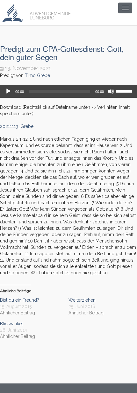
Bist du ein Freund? (19, 300)
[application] (68, 91)
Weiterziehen (82, 300)
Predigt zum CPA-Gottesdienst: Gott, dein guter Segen (62, 52)
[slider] (125, 90)
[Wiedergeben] (8, 91)
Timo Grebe (37, 75)
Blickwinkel (11, 323)
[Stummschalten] (111, 91)
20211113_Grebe (16, 126)
